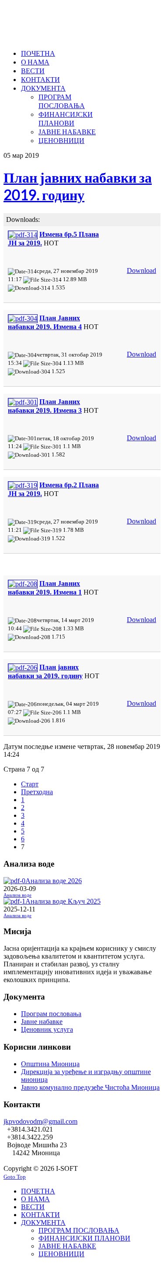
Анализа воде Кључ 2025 (63, 901)
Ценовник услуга (47, 1029)
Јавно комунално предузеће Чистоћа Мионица (90, 1087)
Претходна (37, 792)
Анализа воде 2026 (53, 880)
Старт (29, 784)
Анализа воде (17, 895)
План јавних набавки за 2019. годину (77, 186)
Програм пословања (51, 1013)
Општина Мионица (50, 1064)
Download (141, 270)
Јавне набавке (42, 1021)
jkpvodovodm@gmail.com (40, 1121)
